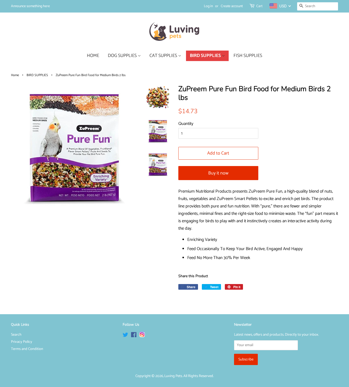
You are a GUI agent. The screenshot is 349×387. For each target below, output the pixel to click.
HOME (93, 56)
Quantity (185, 123)
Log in (208, 6)
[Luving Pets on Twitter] (125, 336)
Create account (232, 6)
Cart (259, 6)
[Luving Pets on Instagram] (142, 336)
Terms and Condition (27, 349)
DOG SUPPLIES (123, 56)
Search (16, 335)
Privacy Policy (21, 342)
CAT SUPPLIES (163, 56)
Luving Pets (173, 376)
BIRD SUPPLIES (206, 56)
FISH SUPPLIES (248, 56)
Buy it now (218, 173)
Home (15, 75)
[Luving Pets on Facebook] (134, 336)
